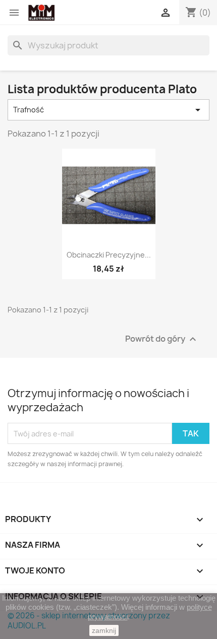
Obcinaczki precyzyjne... (109, 255)
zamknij (104, 630)
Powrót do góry (162, 339)
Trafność (108, 110)
